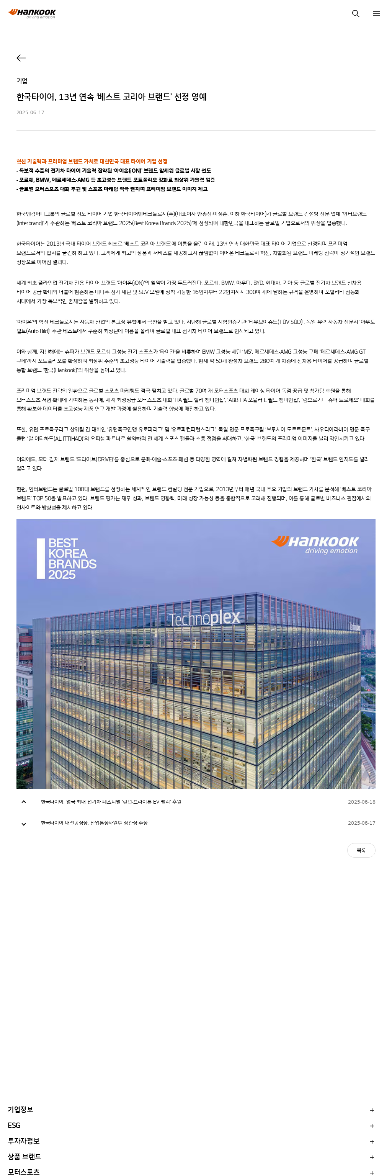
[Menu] (376, 13)
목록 (361, 850)
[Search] (355, 13)
